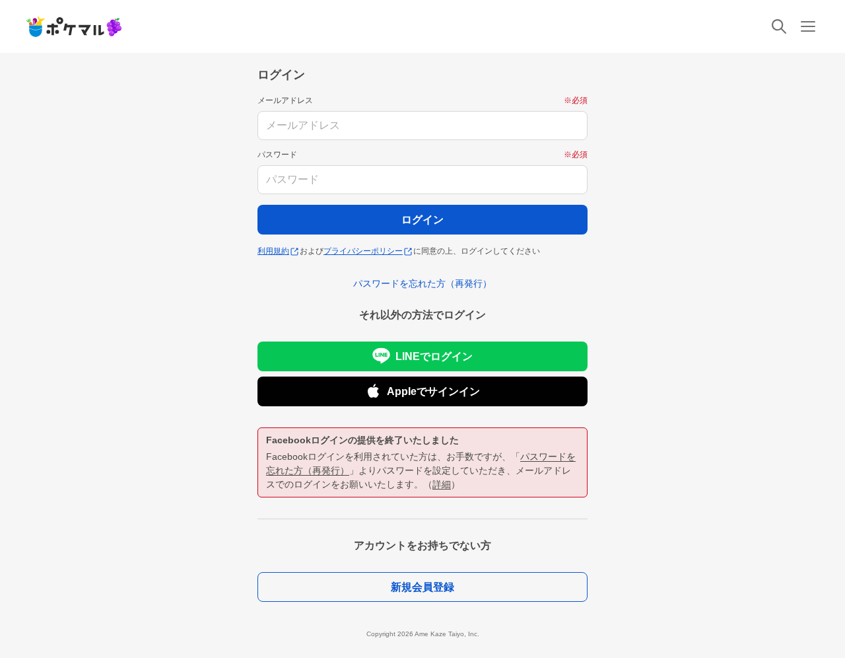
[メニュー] (808, 26)
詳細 (441, 484)
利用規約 (273, 251)
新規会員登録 (422, 587)
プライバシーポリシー (363, 251)
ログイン (422, 219)
